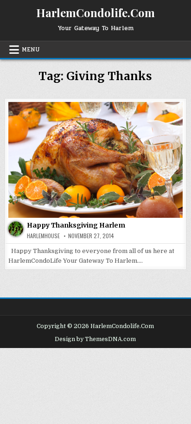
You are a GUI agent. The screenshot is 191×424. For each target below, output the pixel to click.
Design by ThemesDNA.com (95, 339)
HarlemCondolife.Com (95, 12)
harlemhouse (43, 236)
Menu (31, 49)
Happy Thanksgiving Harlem (76, 225)
